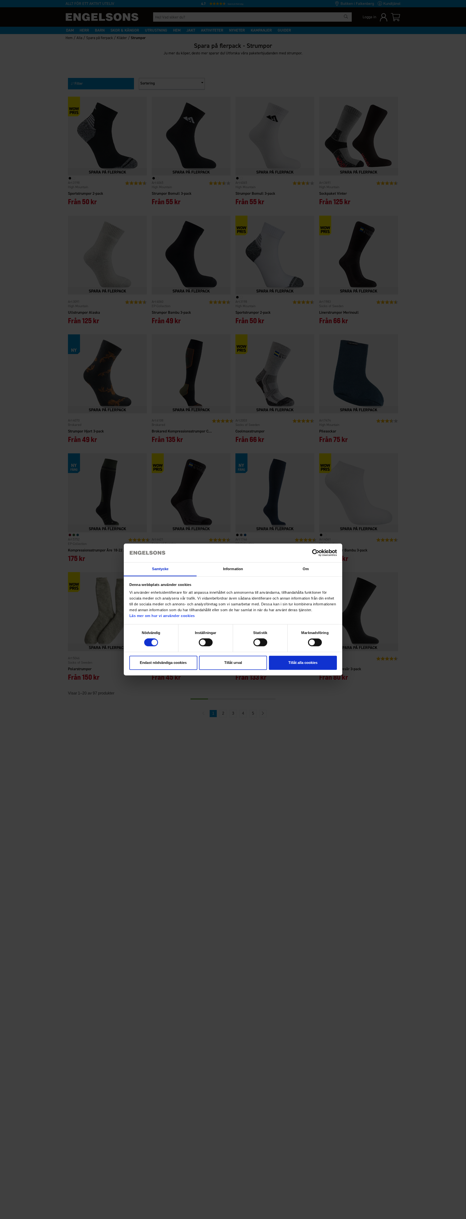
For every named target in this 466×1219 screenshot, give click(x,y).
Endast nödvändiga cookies (163, 662)
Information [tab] (233, 569)
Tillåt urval (233, 662)
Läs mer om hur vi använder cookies (162, 616)
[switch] (206, 642)
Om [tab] (306, 569)
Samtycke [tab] (160, 569)
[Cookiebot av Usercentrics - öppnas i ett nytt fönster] (315, 553)
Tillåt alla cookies (302, 662)
